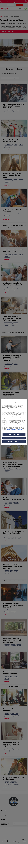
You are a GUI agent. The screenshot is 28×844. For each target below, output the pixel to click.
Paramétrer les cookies (14, 434)
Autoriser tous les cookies (14, 441)
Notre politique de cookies (13, 429)
